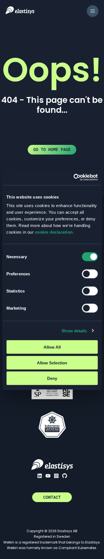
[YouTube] (47, 475)
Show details (74, 330)
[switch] (90, 274)
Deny (52, 378)
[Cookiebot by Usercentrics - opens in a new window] (74, 177)
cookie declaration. (54, 232)
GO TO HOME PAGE (52, 149)
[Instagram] (56, 475)
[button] (52, 497)
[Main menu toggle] (92, 11)
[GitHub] (64, 475)
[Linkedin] (39, 475)
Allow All (52, 347)
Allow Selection (52, 362)
